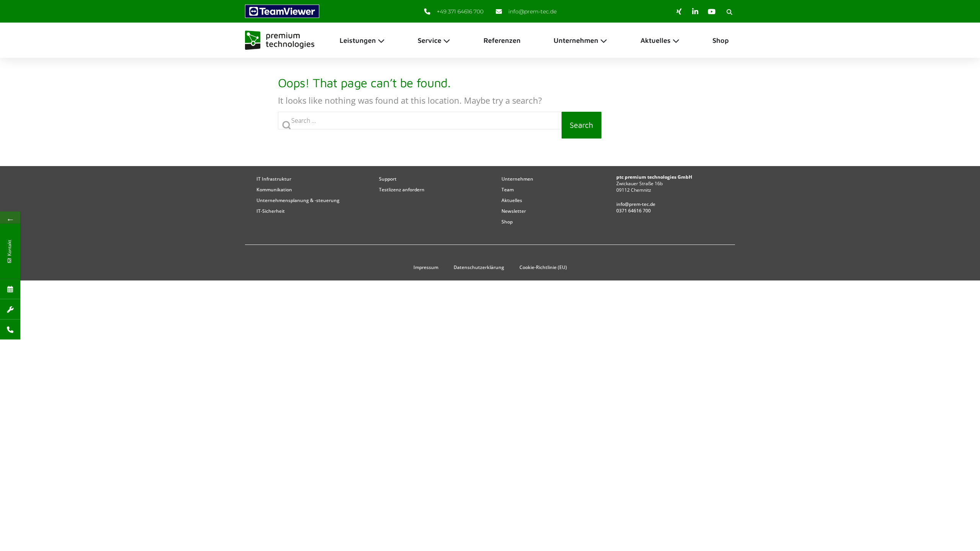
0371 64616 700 (633, 210)
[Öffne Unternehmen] (603, 40)
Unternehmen (517, 179)
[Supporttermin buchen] (10, 309)
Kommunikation (274, 189)
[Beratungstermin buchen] (10, 289)
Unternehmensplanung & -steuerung (298, 200)
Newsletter (513, 211)
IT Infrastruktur (273, 179)
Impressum (425, 267)
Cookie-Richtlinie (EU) (543, 267)
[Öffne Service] (446, 40)
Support (388, 179)
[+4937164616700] (10, 330)
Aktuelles (511, 200)
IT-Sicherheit (270, 211)
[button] (729, 12)
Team (507, 189)
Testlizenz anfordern (402, 189)
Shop (507, 221)
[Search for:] (420, 125)
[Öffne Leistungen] (381, 40)
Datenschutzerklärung (479, 267)
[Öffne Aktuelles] (676, 40)
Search (581, 125)
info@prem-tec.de (635, 204)
